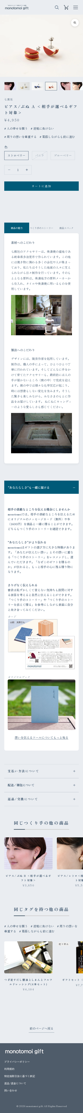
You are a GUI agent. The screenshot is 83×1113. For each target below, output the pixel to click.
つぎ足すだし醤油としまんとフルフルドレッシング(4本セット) (28, 982)
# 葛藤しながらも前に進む (57, 137)
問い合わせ (10, 1090)
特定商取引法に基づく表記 (19, 1076)
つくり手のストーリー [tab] (41, 228)
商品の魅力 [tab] (17, 228)
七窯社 (8, 99)
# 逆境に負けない (42, 128)
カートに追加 (41, 186)
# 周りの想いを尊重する (20, 137)
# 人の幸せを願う (16, 128)
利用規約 (9, 1069)
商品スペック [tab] (66, 228)
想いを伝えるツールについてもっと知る (41, 737)
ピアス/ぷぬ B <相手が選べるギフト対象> (29, 878)
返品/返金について (15, 1083)
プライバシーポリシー (17, 1061)
